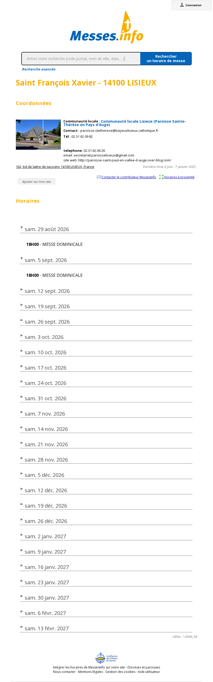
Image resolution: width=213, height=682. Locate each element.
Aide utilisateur (149, 672)
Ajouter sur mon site (36, 181)
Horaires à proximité (179, 177)
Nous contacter (64, 672)
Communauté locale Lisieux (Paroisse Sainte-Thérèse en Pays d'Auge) (124, 123)
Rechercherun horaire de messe (166, 58)
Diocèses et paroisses (144, 667)
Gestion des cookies (120, 672)
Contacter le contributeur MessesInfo (129, 177)
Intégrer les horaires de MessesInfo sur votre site (89, 667)
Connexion (193, 5)
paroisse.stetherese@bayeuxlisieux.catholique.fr (119, 130)
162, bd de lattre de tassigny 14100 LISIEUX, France (55, 166)
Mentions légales (90, 672)
